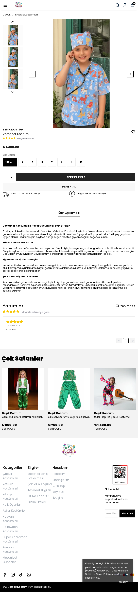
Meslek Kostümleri (26, 14)
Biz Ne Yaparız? (38, 496)
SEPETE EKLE (75, 177)
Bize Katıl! (127, 513)
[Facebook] (5, 575)
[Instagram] (13, 575)
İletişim (58, 498)
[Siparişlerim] (125, 5)
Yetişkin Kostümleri (10, 486)
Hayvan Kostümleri (10, 519)
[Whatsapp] (29, 575)
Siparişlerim (61, 480)
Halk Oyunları (12, 505)
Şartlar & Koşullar (40, 484)
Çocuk (6, 14)
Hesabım (59, 474)
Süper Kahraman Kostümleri (15, 539)
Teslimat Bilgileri (39, 490)
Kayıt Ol (58, 492)
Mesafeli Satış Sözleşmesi (38, 476)
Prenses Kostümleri (10, 549)
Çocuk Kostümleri (10, 476)
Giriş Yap (59, 486)
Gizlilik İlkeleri (37, 502)
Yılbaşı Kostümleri (10, 496)
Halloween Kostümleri (10, 529)
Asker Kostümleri (14, 511)
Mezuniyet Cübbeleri (10, 560)
